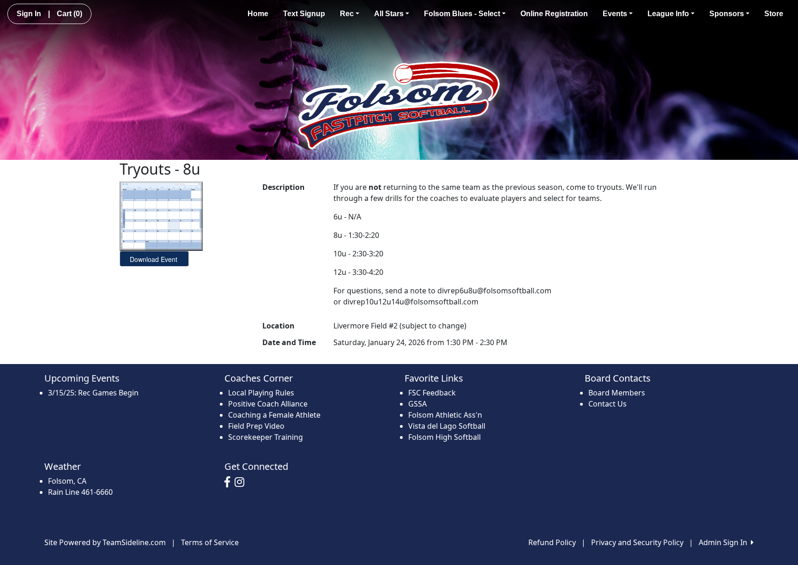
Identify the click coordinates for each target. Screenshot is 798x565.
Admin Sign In (725, 542)
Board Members (616, 393)
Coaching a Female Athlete (274, 415)
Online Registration (554, 14)
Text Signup (304, 14)
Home (258, 14)
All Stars (389, 14)
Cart (69, 14)
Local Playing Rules (261, 393)
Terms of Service (210, 542)
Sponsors (726, 14)
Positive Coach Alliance (268, 404)
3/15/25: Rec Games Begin (93, 393)
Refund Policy (552, 542)
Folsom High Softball (444, 437)
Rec (347, 14)
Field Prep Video (256, 426)
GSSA (417, 404)
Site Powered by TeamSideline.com (105, 542)
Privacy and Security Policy (637, 542)
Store (773, 14)
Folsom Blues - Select (462, 14)
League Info (668, 14)
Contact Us (607, 404)
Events (615, 14)
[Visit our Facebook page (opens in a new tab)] (229, 482)
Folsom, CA (67, 481)
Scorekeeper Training (265, 437)
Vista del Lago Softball (446, 426)
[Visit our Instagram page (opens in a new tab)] (242, 482)
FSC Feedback (432, 393)
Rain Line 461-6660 (80, 492)
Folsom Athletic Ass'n (445, 415)
